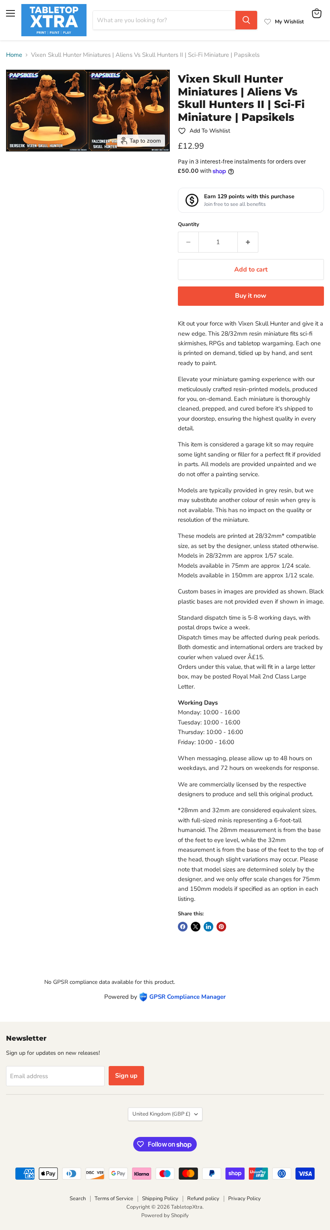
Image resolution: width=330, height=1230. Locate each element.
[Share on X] (195, 926)
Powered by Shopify (165, 1215)
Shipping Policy (160, 1198)
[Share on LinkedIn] (208, 926)
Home (14, 55)
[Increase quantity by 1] (248, 242)
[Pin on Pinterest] (221, 926)
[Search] (246, 20)
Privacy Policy (244, 1198)
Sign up (126, 1075)
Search (78, 1198)
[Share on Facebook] (183, 926)
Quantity (188, 225)
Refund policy (203, 1198)
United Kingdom (161, 1114)
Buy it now (250, 295)
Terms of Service (114, 1198)
